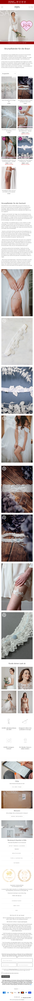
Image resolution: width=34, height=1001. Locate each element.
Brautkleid (7, 210)
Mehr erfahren (17, 816)
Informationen (16, 900)
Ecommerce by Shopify (19, 999)
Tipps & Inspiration (16, 858)
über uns (19, 895)
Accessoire (20, 205)
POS (11, 999)
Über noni (16, 905)
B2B (17, 910)
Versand (22, 915)
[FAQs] (17, 770)
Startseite (17, 849)
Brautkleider (16, 853)
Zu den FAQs (17, 786)
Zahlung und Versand (23, 919)
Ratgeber (16, 862)
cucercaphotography (23, 921)
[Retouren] (17, 799)
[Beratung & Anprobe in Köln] (17, 829)
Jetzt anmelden (5, 976)
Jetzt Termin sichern (17, 845)
